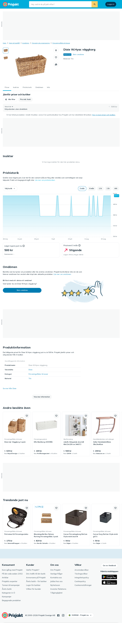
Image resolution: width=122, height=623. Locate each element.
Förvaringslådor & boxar (61, 43)
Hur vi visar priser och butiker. (103, 115)
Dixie (30, 370)
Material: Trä (68, 59)
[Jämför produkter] (56, 64)
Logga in (110, 4)
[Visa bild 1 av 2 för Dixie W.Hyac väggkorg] (6, 50)
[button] (56, 50)
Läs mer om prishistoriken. (45, 180)
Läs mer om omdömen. (62, 274)
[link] (17, 434)
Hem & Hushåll (14, 43)
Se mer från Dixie (9, 388)
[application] (61, 217)
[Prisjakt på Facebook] (58, 615)
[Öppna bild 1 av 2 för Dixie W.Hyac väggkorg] (31, 65)
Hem (4, 43)
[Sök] (95, 4)
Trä (30, 378)
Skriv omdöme (78, 54)
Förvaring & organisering (41, 43)
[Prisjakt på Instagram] (63, 615)
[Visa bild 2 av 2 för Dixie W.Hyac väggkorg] (6, 58)
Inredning (25, 43)
